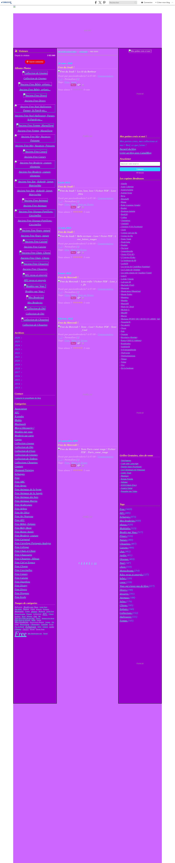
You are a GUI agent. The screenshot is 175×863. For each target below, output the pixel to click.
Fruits (51, 624)
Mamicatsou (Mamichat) (131, 291)
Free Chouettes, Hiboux (27, 558)
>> (95, 563)
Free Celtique (22, 547)
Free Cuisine (21, 577)
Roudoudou (126, 343)
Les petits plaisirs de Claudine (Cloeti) (136, 273)
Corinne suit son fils (129, 233)
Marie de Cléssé (127, 307)
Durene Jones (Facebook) (131, 467)
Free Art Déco (22, 512)
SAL (39, 616)
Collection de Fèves (25, 451)
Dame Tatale (126, 239)
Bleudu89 (125, 199)
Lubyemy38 (126, 282)
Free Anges (20, 485)
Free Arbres (21, 508)
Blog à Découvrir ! (24, 427)
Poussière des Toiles (129, 491)
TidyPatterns (126, 461)
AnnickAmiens (127, 190)
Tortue (123, 362)
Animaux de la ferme (48, 618)
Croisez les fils (127, 236)
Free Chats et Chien (25, 550)
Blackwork (20, 424)
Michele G (125, 310)
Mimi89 (124, 313)
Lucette (39, 620)
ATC (17, 412)
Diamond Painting (24, 470)
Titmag (124, 359)
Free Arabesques (23, 504)
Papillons (17, 616)
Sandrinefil (125, 347)
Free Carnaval (22, 539)
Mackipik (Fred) (127, 285)
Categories (83, 52)
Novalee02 (125, 325)
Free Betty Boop (23, 527)
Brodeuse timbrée (128, 211)
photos (34, 611)
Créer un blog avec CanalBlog (135, 152)
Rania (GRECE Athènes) (131, 340)
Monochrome (24, 624)
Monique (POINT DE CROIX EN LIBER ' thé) (140, 319)
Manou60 (125, 303)
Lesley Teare (43, 607)
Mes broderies (21, 622)
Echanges (20, 474)
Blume (123, 202)
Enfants (45, 627)
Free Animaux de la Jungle (29, 493)
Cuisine (44, 624)
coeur (17, 624)
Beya (123, 196)
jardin (51, 627)
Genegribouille (127, 251)
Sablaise (124, 482)
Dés (53, 622)
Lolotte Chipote (127, 279)
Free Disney (21, 585)
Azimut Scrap (126, 193)
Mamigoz (125, 297)
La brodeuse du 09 (128, 260)
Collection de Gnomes (26, 454)
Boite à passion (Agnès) (130, 205)
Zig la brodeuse (127, 368)
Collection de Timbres (26, 458)
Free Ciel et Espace (25, 562)
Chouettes (35, 624)
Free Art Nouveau (24, 516)
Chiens (51, 614)
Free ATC (20, 520)
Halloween (18, 607)
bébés (33, 620)
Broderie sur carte (24, 435)
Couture (19, 466)
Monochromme (20, 614)
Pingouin (29, 614)
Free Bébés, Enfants (25, 524)
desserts (39, 609)
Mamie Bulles (126, 294)
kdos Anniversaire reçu (35, 633)
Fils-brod (124, 248)
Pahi (123, 331)
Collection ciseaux (24, 443)
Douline (124, 245)
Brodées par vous (24, 431)
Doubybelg (125, 242)
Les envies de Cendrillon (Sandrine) (135, 267)
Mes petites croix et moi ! (67, 52)
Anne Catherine (127, 187)
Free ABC (20, 481)
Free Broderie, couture (26, 535)
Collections (37, 614)
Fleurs (26, 629)
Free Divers (21, 589)
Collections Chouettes (26, 462)
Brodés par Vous (31, 607)
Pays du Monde (19, 627)
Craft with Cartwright (129, 464)
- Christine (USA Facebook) (131, 227)
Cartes (18, 439)
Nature (26, 609)
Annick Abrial (126, 488)
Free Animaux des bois (26, 497)
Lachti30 (124, 264)
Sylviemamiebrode (128, 350)
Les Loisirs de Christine (130, 270)
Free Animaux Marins (26, 500)
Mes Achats (18, 609)
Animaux (46, 609)
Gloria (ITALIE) (127, 254)
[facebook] (95, 2)
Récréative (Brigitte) (129, 337)
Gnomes (47, 622)
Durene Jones (40, 629)
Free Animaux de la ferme (28, 489)
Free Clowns (21, 566)
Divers (38, 618)
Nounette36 (125, 322)
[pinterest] (104, 2)
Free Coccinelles (23, 570)
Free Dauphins (22, 581)
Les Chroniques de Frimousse (133, 470)
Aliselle (124, 184)
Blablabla (19, 611)
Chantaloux (125, 220)
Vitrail (45, 633)
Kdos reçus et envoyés (22, 620)
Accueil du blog (128, 149)
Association (21, 408)
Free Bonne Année (24, 531)
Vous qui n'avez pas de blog (25, 618)
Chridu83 (125, 224)
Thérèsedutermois (128, 356)
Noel (23, 616)
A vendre (19, 416)
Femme (27, 611)
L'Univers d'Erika (128, 257)
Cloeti (123, 230)
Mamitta (124, 300)
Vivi (122, 365)
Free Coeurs (21, 574)
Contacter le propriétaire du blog (28, 398)
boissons (29, 616)
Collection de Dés (24, 447)
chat (35, 616)
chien (32, 609)
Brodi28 (124, 214)
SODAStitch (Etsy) (129, 485)
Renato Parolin (127, 479)
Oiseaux (18, 629)
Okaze (123, 328)
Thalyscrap (125, 353)
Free (17, 477)
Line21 (124, 276)
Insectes (32, 629)
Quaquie (124, 334)
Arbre (39, 627)
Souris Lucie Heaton (37, 622)
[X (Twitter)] (100, 2)
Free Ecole (20, 597)
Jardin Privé (50, 611)
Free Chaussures (23, 554)
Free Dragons (22, 593)
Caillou (124, 217)
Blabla (18, 420)
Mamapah (125, 288)
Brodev (124, 208)
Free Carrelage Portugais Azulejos (33, 543)
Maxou (124, 316)
